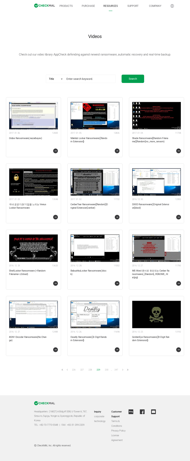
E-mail (153, 411)
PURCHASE (88, 5)
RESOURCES (110, 5)
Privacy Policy (118, 430)
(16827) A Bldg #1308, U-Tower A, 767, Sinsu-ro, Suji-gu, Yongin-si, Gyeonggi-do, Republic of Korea (60, 416)
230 (106, 370)
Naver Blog (131, 411)
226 (73, 370)
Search (133, 78)
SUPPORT (132, 5)
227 (82, 370)
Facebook (142, 411)
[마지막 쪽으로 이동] (127, 370)
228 (90, 370)
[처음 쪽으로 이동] (62, 370)
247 (116, 370)
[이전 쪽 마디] (67, 370)
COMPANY (155, 5)
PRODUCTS (66, 5)
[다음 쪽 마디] (123, 370)
